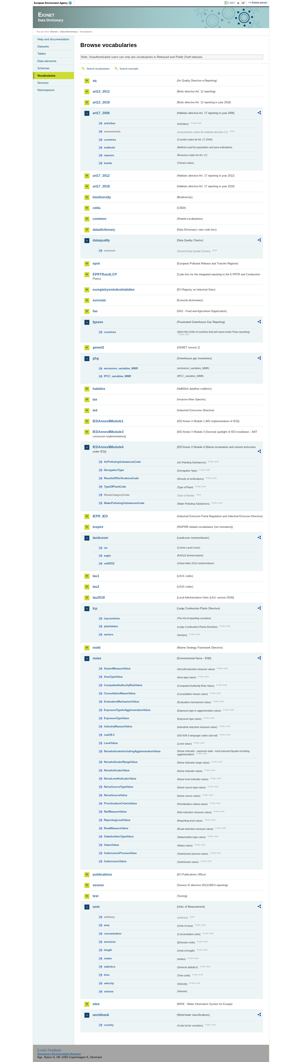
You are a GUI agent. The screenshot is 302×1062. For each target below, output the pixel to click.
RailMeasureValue (115, 811)
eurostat (99, 300)
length (108, 950)
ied (95, 410)
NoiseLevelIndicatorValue (120, 778)
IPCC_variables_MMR (117, 376)
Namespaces (45, 90)
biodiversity (102, 197)
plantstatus (111, 626)
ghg (96, 358)
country (109, 1024)
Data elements (46, 61)
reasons (109, 155)
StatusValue (111, 844)
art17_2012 (101, 175)
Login (231, 2)
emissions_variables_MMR (121, 368)
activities (109, 123)
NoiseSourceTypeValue (118, 786)
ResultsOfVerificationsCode (121, 478)
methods (109, 147)
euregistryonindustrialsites (114, 289)
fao (95, 311)
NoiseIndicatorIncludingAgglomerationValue (132, 751)
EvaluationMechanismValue (121, 701)
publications (102, 874)
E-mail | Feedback (49, 1050)
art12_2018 (101, 102)
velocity (109, 983)
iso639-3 (109, 734)
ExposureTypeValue (116, 718)
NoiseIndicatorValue (116, 770)
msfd (96, 647)
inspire (98, 527)
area (106, 925)
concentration (112, 933)
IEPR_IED (100, 516)
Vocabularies (46, 75)
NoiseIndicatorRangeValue (120, 761)
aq (95, 80)
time (107, 974)
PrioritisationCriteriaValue (120, 803)
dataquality (101, 240)
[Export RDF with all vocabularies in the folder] (259, 113)
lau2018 (99, 597)
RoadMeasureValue (116, 828)
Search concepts (129, 69)
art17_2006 (101, 113)
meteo (108, 958)
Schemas (43, 68)
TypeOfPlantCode (115, 486)
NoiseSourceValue (115, 795)
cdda (96, 208)
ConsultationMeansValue (119, 693)
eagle (107, 555)
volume (108, 991)
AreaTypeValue (113, 676)
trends (108, 163)
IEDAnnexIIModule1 (108, 421)
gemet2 (98, 347)
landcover (100, 538)
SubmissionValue (115, 861)
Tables (41, 53)
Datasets (43, 46)
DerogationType (114, 470)
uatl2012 (109, 563)
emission (110, 941)
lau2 (96, 586)
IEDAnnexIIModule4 (108, 447)
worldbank (101, 1015)
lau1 (96, 576)
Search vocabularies (98, 69)
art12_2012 (101, 91)
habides (99, 388)
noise (97, 658)
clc (106, 547)
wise (96, 1004)
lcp (95, 608)
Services (42, 82)
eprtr (96, 263)
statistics (109, 966)
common (99, 218)
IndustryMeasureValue (118, 726)
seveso (98, 885)
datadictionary (104, 229)
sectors (108, 634)
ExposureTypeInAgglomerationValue (127, 710)
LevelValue (111, 743)
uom (96, 906)
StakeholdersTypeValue (119, 836)
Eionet (53, 31)
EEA (54, 3)
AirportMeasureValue (117, 668)
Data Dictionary (68, 31)
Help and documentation (53, 39)
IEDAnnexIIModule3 (108, 432)
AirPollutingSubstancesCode (122, 461)
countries (110, 139)
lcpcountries (112, 618)
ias (95, 399)
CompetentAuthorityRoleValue (123, 685)
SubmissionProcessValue (120, 853)
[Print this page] (238, 3)
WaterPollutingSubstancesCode (124, 503)
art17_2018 (101, 186)
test (95, 896)
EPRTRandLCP (105, 274)
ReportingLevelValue (117, 820)
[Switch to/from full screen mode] (244, 3)
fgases (98, 322)
